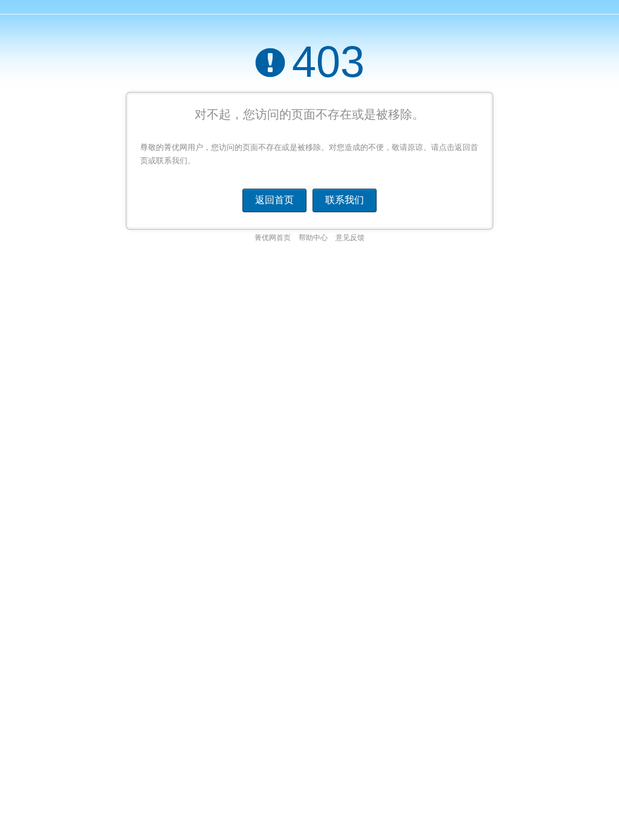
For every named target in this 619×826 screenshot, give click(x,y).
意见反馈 (350, 237)
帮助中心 (313, 237)
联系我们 (344, 200)
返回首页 (274, 200)
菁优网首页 (272, 237)
